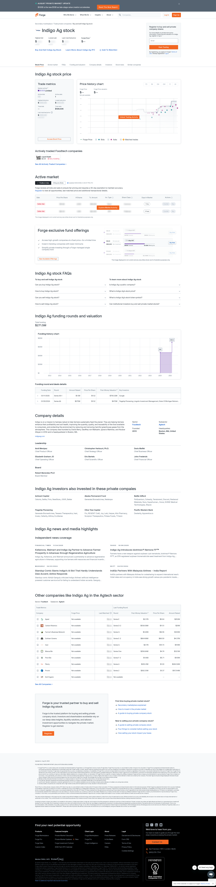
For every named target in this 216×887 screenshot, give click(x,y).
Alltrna (51, 516)
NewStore (56, 499)
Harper (111, 513)
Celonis (38, 499)
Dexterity (137, 513)
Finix (50, 499)
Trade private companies (62, 24)
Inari (75, 513)
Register (38, 190)
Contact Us (157, 842)
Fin (86, 513)
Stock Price (39, 65)
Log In (166, 15)
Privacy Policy (127, 847)
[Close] (213, 883)
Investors (108, 65)
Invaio (37, 516)
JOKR (63, 499)
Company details (95, 65)
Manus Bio (49, 651)
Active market (53, 65)
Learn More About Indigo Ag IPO (80, 50)
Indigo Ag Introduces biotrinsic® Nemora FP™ (134, 549)
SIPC (48, 859)
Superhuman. (152, 502)
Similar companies (134, 65)
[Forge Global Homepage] (40, 15)
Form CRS (125, 839)
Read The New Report (108, 7)
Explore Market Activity (108, 208)
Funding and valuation (77, 65)
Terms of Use (126, 843)
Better (69, 499)
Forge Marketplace (42, 835)
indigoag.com (40, 436)
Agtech (162, 424)
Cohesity (148, 499)
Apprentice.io (147, 513)
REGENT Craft (94, 513)
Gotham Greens (51, 638)
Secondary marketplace (43, 24)
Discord (166, 499)
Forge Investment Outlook (64, 843)
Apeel (47, 619)
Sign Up (176, 15)
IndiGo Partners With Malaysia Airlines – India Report (138, 570)
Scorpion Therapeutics (94, 516)
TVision (119, 516)
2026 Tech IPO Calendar (63, 847)
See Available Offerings (48, 259)
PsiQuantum (139, 499)
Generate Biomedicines (94, 499)
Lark (106, 513)
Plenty (47, 664)
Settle (44, 499)
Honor (161, 502)
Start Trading (164, 47)
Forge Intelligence (91, 843)
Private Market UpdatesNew (67, 839)
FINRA (43, 859)
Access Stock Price (54, 139)
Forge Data (39, 843)
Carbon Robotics (51, 626)
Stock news (120, 65)
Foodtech (136, 424)
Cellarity (44, 516)
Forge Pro (38, 839)
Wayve (148, 505)
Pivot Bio (48, 658)
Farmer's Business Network (55, 632)
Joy (102, 513)
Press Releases (110, 835)
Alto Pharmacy (121, 513)
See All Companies (43, 684)
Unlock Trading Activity (129, 117)
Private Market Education (64, 835)
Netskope (109, 499)
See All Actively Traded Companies (50, 164)
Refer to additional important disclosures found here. (51, 880)
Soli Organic (49, 677)
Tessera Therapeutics (64, 513)
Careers (107, 843)
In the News (109, 839)
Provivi (47, 671)
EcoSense (58, 516)
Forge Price (85, 38)
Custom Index (40, 847)
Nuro (144, 502)
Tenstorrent (157, 499)
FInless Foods (109, 516)
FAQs (64, 65)
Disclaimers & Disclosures (131, 835)
